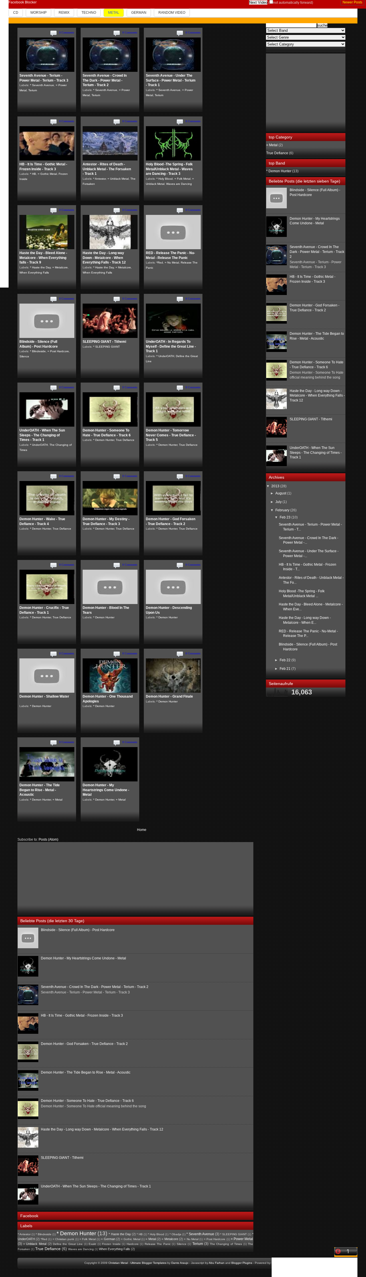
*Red (159, 262)
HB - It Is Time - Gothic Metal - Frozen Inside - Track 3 (82, 1015)
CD (15, 13)
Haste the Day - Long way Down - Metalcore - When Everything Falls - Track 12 (104, 258)
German (138, 13)
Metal (113, 13)
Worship (38, 13)
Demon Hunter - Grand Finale (169, 696)
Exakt (92, 1244)
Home (141, 830)
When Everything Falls (34, 272)
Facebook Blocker (23, 2)
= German (108, 1239)
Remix (64, 13)
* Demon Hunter (103, 439)
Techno (88, 13)
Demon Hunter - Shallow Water (44, 696)
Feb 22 (285, 660)
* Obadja (175, 1234)
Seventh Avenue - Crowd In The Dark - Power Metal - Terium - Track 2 (105, 80)
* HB (33, 173)
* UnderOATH (165, 356)
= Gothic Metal (47, 173)
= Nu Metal (172, 262)
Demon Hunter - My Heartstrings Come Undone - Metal (106, 790)
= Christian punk (63, 1239)
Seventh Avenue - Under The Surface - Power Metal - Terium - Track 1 (171, 80)
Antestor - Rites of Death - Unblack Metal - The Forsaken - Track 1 (107, 169)
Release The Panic (158, 1244)
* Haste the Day (40, 267)
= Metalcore (60, 267)
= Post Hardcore (58, 351)
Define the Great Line (68, 1244)
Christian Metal (118, 1262)
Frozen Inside (111, 1244)
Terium (32, 90)
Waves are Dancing (179, 183)
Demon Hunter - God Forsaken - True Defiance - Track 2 (84, 1044)
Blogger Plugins (241, 1262)
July (279, 502)
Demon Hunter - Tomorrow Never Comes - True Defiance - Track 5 (171, 435)
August (281, 493)
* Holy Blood (164, 178)
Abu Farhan (216, 1262)
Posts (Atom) (48, 840)
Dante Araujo (179, 1262)
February (282, 510)
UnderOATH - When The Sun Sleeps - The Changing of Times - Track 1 (42, 435)
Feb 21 (285, 669)
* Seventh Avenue (42, 85)
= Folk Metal (182, 178)
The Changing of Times (226, 1244)
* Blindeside (38, 351)
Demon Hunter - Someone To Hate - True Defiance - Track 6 (87, 1101)
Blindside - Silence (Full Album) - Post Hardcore (78, 930)
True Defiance (125, 439)
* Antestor (99, 178)
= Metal (57, 799)
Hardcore (133, 1244)
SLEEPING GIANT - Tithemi (104, 342)
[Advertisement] (61, 878)
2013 (275, 486)
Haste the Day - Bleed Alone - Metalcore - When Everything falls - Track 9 (43, 258)
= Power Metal (242, 1239)
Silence (24, 356)
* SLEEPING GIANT (106, 346)
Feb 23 (285, 517)
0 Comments (66, 32)
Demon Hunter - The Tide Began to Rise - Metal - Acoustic (39, 790)
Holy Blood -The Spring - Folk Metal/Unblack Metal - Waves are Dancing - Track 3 (169, 169)
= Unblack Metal (118, 178)
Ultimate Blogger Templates (148, 1262)
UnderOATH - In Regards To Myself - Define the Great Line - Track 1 (171, 346)
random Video (171, 13)
